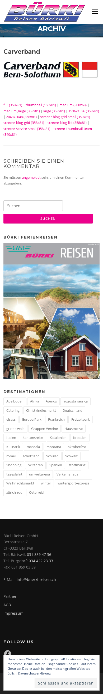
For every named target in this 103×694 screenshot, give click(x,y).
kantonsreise (33, 437)
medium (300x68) (73, 105)
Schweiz (71, 456)
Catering (13, 410)
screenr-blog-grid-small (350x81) (65, 116)
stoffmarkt (77, 465)
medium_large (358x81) (21, 111)
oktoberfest (77, 446)
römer (11, 456)
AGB (7, 604)
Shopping (13, 465)
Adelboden (15, 401)
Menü (95, 11)
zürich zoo (14, 492)
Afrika (34, 401)
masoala (33, 446)
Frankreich (56, 419)
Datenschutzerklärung (34, 673)
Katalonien (58, 437)
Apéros (51, 401)
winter (46, 483)
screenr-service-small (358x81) (26, 128)
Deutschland (72, 410)
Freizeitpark (80, 419)
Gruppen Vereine (44, 428)
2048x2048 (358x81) (21, 116)
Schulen (52, 456)
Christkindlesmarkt (41, 410)
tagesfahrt (14, 474)
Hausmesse (73, 428)
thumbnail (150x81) (41, 105)
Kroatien (80, 437)
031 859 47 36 (39, 554)
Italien (11, 437)
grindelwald (15, 428)
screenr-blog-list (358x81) (67, 122)
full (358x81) (12, 105)
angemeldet (31, 177)
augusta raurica (75, 401)
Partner (10, 596)
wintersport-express (73, 483)
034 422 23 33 (41, 560)
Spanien (55, 465)
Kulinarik (13, 446)
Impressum (13, 613)
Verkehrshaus (67, 474)
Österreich (37, 492)
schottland (31, 456)
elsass (11, 419)
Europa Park (31, 419)
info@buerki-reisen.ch (36, 579)
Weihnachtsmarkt (20, 483)
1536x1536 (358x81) (83, 111)
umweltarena (39, 474)
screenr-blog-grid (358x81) (23, 122)
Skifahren (35, 465)
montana (53, 446)
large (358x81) (54, 111)
